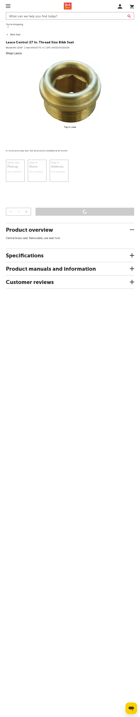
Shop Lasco (14, 53)
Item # (33, 47)
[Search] (129, 16)
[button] (120, 6)
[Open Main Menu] (8, 6)
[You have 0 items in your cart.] (132, 6)
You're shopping (14, 24)
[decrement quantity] (10, 211)
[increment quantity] (26, 211)
